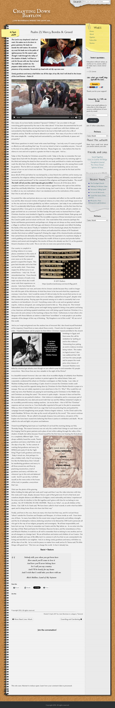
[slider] (45, 117)
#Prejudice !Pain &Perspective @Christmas (97, 202)
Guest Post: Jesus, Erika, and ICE (97, 197)
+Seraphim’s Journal (97, 162)
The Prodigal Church (97, 183)
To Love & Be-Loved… (97, 192)
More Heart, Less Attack (23, 619)
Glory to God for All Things (97, 160)
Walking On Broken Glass (98, 186)
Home (92, 31)
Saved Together (97, 157)
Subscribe (93, 40)
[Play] (14, 117)
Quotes (92, 37)
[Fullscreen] (80, 117)
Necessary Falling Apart (98, 189)
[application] (47, 99)
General (80, 614)
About (92, 34)
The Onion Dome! (97, 165)
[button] (47, 99)
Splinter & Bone (97, 167)
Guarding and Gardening (70, 619)
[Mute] (76, 117)
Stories (92, 43)
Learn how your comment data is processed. (56, 686)
